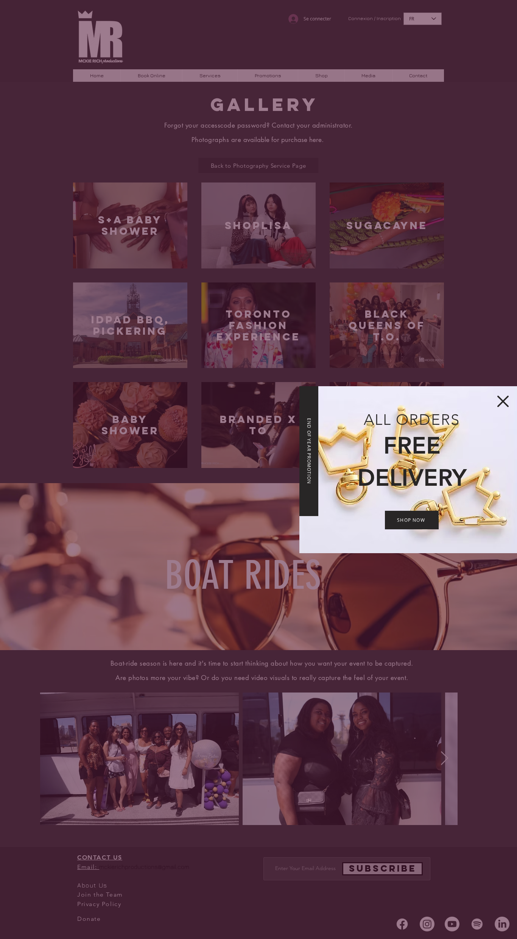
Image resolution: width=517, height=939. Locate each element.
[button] (503, 401)
